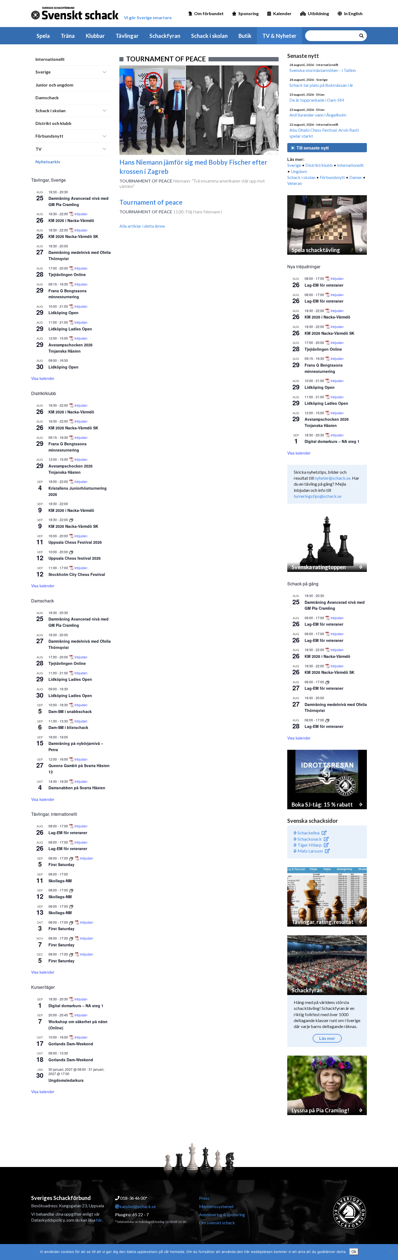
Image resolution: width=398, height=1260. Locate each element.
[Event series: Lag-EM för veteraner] (327, 681)
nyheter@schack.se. (333, 477)
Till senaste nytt (312, 148)
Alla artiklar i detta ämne (142, 225)
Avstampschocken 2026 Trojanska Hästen (327, 422)
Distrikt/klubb (319, 165)
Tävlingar (127, 35)
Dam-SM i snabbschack (70, 711)
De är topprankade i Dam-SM (316, 99)
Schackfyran (164, 35)
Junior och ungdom (54, 84)
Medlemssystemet (216, 1206)
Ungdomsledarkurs (66, 1080)
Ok (353, 1251)
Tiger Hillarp (309, 844)
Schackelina (308, 832)
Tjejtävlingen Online (67, 274)
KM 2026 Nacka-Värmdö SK (73, 236)
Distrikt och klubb (53, 123)
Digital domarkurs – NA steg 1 (75, 1005)
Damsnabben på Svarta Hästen (76, 787)
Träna (68, 35)
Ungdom (299, 171)
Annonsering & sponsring (222, 1214)
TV (38, 148)
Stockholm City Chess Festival (76, 574)
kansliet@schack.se (137, 1206)
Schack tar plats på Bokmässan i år (321, 85)
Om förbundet (209, 13)
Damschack (47, 97)
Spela (43, 35)
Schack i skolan (209, 35)
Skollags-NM (60, 880)
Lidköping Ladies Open (70, 328)
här (99, 1219)
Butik (245, 35)
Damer (355, 177)
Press (204, 1198)
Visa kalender (42, 378)
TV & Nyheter (279, 35)
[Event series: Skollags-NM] (71, 890)
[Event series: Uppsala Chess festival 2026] (71, 551)
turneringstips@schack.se (317, 496)
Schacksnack (309, 838)
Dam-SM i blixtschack (68, 727)
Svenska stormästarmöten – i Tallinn (322, 70)
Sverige (43, 71)
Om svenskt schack (217, 1222)
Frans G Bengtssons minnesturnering (67, 294)
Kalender (282, 13)
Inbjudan (80, 214)
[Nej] (391, 1252)
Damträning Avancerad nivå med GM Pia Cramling (78, 622)
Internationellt (50, 59)
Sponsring (248, 13)
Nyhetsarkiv (47, 161)
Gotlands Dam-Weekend (70, 1043)
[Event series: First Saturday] (71, 858)
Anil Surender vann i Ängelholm (317, 114)
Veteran (294, 183)
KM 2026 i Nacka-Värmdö (71, 220)
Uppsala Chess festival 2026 (74, 558)
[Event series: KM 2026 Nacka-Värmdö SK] (71, 519)
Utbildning (318, 13)
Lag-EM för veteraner (67, 832)
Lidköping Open (63, 312)
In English (353, 13)
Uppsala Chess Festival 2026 (75, 542)
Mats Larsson (310, 850)
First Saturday (61, 864)
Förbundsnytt (49, 135)
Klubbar (95, 35)
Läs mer (327, 1038)
